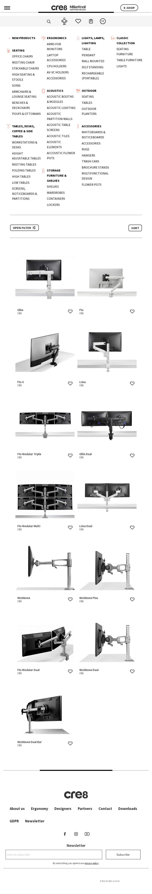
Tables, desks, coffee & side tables (23, 131)
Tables (87, 103)
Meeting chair (23, 62)
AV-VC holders (58, 72)
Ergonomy (39, 808)
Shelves (53, 186)
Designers (62, 808)
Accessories (56, 78)
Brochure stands (95, 167)
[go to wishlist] (78, 20)
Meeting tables (24, 164)
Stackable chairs (25, 68)
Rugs (85, 149)
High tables (21, 176)
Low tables (20, 183)
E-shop (129, 8)
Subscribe (123, 855)
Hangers (88, 155)
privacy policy (92, 863)
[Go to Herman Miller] (78, 7)
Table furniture (129, 60)
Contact (105, 808)
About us (17, 808)
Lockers (53, 205)
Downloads (127, 808)
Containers (56, 199)
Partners (85, 808)
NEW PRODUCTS (23, 38)
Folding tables (24, 170)
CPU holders (56, 66)
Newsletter (34, 821)
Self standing (92, 67)
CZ (102, 21)
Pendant (89, 55)
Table (86, 49)
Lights (122, 66)
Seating (18, 50)
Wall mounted (93, 61)
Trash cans (90, 161)
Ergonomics (56, 38)
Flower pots (92, 184)
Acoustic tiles (58, 136)
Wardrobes (56, 193)
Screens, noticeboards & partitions (24, 193)
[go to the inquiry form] (91, 20)
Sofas (16, 85)
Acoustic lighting (61, 108)
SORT (135, 228)
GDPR (14, 821)
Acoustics (55, 91)
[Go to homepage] (59, 7)
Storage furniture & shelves (57, 175)
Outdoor (89, 91)
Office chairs (22, 56)
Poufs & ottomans (26, 114)
